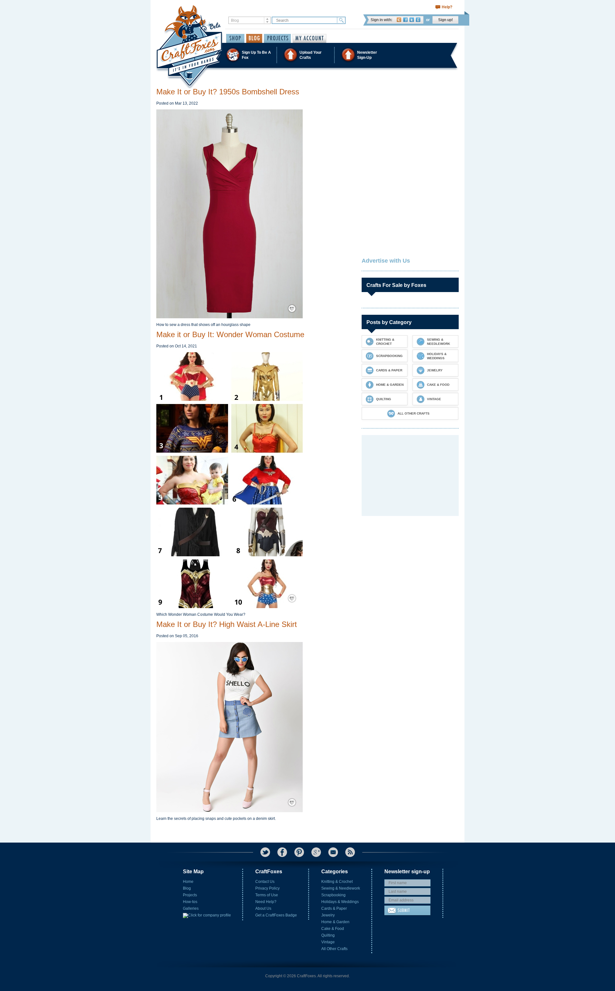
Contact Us (265, 881)
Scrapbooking (333, 895)
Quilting (328, 935)
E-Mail (333, 852)
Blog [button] (254, 38)
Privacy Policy (267, 888)
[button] (307, 55)
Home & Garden (335, 922)
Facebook (405, 19)
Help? (447, 7)
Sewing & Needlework (340, 888)
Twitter (411, 19)
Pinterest (299, 852)
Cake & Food (332, 928)
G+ (316, 852)
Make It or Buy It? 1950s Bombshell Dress (227, 91)
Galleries (191, 908)
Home (188, 881)
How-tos (190, 902)
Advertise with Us (386, 261)
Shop (235, 38)
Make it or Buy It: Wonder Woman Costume (230, 334)
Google (418, 19)
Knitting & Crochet (337, 881)
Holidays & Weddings (340, 902)
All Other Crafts (334, 949)
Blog (187, 888)
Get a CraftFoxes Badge (276, 915)
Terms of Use (266, 895)
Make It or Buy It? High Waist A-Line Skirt (226, 624)
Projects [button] (277, 38)
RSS (350, 852)
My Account (309, 38)
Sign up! (445, 20)
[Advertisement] (410, 127)
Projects (190, 895)
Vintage (328, 942)
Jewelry (328, 915)
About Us (263, 908)
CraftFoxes (399, 19)
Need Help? (265, 902)
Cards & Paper (334, 908)
